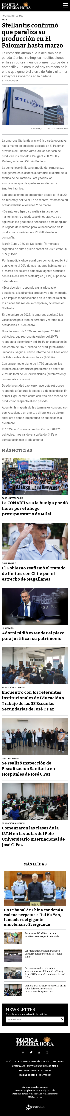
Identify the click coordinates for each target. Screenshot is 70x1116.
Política (11, 1062)
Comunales (18, 1066)
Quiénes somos (28, 1075)
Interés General (41, 1062)
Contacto (44, 1075)
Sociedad (46, 1070)
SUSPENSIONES (60, 129)
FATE (38, 129)
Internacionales (28, 1070)
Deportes (58, 1062)
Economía (24, 1062)
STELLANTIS (47, 129)
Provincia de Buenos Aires (42, 1066)
